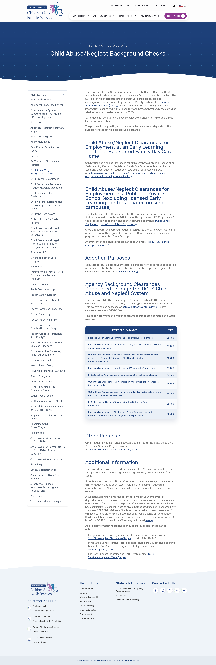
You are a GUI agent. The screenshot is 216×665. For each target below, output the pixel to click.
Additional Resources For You (47, 104)
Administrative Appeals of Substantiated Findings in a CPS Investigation (46, 114)
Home (92, 45)
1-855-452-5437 (41, 631)
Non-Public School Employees (119, 224)
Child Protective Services (44, 178)
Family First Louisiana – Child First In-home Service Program (46, 275)
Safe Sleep (36, 464)
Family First (37, 266)
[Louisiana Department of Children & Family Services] (47, 11)
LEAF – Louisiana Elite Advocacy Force (43, 388)
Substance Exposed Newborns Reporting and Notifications (44, 487)
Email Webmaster (88, 610)
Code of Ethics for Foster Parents (45, 221)
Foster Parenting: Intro (43, 319)
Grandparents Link (41, 360)
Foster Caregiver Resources (46, 308)
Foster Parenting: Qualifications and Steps (44, 327)
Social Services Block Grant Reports (46, 477)
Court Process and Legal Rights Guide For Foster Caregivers (44, 231)
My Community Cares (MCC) (46, 401)
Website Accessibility (90, 597)
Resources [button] (160, 5)
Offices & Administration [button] (137, 5)
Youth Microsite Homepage (45, 501)
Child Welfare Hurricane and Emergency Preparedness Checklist (46, 205)
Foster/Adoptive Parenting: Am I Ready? (46, 335)
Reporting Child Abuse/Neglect (39, 425)
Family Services (39, 284)
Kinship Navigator (40, 376)
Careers (83, 593)
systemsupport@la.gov (101, 549)
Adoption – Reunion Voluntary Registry (47, 129)
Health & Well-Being (41, 365)
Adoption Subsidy (40, 141)
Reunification (37, 432)
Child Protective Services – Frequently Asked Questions (46, 186)
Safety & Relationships (43, 469)
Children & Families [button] (102, 16)
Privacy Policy (86, 601)
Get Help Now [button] (79, 16)
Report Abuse (173, 16)
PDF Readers (95, 606)
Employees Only (87, 614)
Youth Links (37, 496)
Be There (35, 156)
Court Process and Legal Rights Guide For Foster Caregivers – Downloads (44, 244)
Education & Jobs (40, 252)
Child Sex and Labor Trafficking (41, 195)
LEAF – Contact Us (41, 381)
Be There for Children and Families (45, 163)
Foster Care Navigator (43, 294)
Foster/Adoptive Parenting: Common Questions (46, 344)
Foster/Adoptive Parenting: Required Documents (46, 353)
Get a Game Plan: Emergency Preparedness (132, 590)
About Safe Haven (41, 99)
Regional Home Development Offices (46, 417)
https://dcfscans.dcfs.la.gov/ (140, 306)
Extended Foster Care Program (43, 259)
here (148, 520)
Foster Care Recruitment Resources (44, 302)
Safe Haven (121, 595)
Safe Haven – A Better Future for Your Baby (47, 440)
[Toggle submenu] (63, 95)
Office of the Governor (132, 600)
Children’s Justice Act (42, 213)
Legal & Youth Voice (41, 395)
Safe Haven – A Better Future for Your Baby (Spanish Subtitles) (47, 450)
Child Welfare (114, 45)
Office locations (127, 271)
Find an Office (115, 5)
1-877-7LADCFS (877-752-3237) (48, 621)
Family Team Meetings (42, 289)
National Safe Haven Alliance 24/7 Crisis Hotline (46, 408)
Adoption (35, 122)
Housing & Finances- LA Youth (47, 370)
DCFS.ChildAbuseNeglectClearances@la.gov (113, 449)
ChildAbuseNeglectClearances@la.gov (109, 538)
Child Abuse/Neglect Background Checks (42, 172)
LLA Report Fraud (96, 618)
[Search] (173, 5)
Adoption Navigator (41, 136)
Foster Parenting (40, 314)
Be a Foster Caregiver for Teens (45, 149)
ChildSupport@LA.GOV (43, 610)
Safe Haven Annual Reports (46, 459)
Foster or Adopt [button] (125, 16)
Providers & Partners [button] (149, 16)
